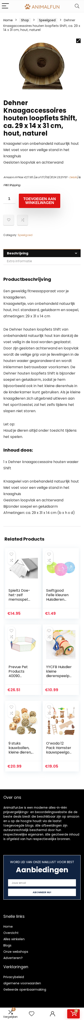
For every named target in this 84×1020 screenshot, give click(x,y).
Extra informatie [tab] (19, 261)
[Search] (77, 6)
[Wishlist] (31, 1014)
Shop (25, 20)
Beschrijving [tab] (17, 253)
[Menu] (5, 6)
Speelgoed (47, 20)
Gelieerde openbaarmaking (24, 989)
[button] (78, 41)
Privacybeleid (13, 977)
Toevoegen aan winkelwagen (39, 201)
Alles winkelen (14, 939)
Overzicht (11, 933)
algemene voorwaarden (22, 983)
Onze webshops (15, 951)
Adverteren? (13, 958)
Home (8, 20)
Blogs (7, 945)
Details (73, 177)
